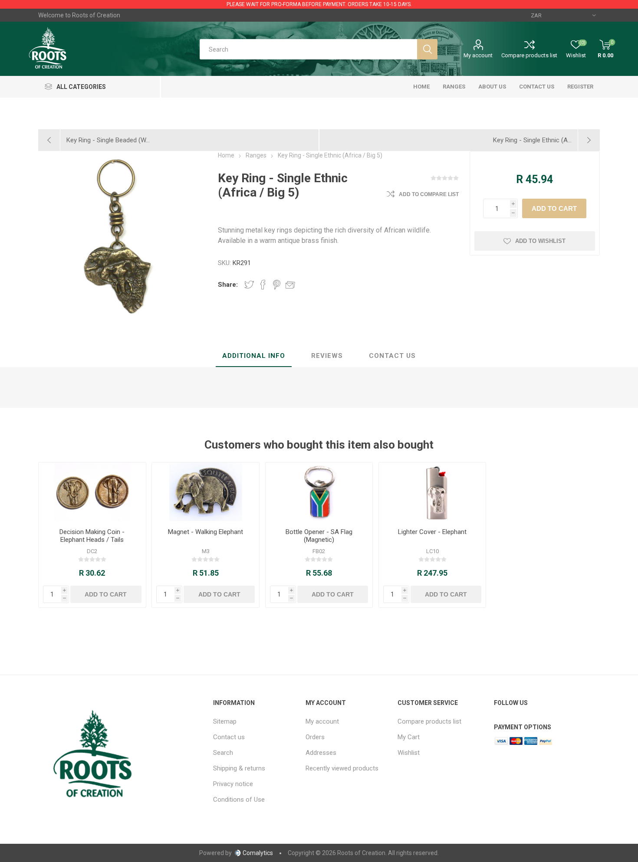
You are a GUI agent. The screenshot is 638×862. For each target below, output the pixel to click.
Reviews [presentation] (327, 356)
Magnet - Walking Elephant (205, 532)
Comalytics (258, 852)
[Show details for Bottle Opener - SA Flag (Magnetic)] (319, 491)
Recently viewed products (342, 768)
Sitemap (225, 721)
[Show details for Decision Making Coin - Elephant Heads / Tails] (92, 491)
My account (478, 55)
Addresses (321, 753)
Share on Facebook (263, 284)
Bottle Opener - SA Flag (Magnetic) (319, 536)
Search (223, 753)
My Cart (409, 737)
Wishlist (409, 753)
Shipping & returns (239, 768)
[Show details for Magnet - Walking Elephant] (205, 491)
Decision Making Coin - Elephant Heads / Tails (92, 536)
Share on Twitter (249, 284)
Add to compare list (429, 194)
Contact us (229, 737)
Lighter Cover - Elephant (432, 532)
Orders (315, 737)
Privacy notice (233, 784)
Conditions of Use (239, 799)
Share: (228, 284)
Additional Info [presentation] (253, 356)
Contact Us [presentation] (392, 356)
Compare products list (529, 55)
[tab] (254, 356)
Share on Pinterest (276, 284)
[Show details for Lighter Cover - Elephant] (432, 491)
